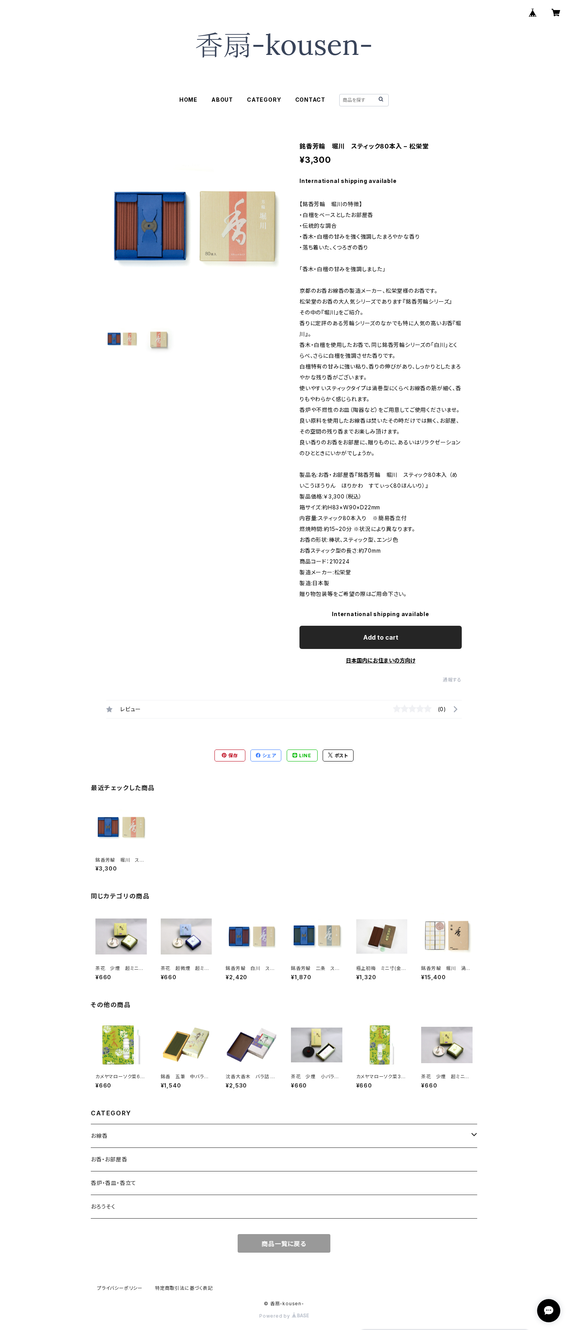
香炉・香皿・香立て (113, 1183)
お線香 (99, 1135)
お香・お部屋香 (109, 1159)
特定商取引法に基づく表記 (184, 1288)
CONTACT (310, 99)
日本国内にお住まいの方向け (380, 660)
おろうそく (103, 1206)
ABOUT (222, 99)
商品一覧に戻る (284, 1244)
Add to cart (380, 637)
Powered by (275, 1316)
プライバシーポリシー (120, 1288)
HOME (188, 99)
